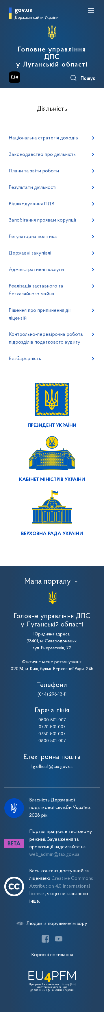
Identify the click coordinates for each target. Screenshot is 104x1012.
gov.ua (23, 10)
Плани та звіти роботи (34, 171)
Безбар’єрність (25, 358)
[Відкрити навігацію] (91, 10)
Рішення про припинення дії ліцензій (39, 314)
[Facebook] (45, 939)
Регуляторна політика (33, 236)
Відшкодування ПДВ (31, 204)
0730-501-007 (52, 734)
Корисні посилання (52, 954)
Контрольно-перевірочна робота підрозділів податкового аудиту (46, 338)
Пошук (88, 78)
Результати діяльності (32, 187)
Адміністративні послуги (36, 269)
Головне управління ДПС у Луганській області (52, 57)
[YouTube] (58, 939)
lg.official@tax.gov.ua (52, 766)
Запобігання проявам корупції (42, 220)
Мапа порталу (47, 582)
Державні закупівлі (30, 253)
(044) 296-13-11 (52, 694)
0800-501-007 (52, 741)
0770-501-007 (52, 727)
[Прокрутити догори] (94, 980)
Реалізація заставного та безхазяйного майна (36, 290)
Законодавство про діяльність (42, 154)
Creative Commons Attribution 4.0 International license (61, 886)
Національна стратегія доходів (43, 138)
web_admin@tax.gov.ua (54, 854)
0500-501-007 (52, 720)
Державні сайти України (36, 18)
